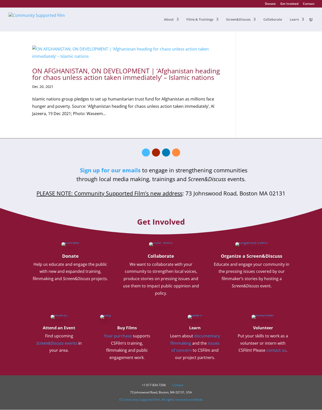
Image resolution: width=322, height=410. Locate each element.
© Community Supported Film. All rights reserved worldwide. (161, 399)
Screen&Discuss (238, 20)
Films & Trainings (199, 20)
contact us (276, 350)
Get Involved (289, 4)
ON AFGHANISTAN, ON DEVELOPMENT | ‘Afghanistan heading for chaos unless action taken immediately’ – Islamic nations (126, 74)
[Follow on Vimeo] (146, 152)
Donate (270, 4)
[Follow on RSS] (176, 152)
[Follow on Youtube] (156, 152)
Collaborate (272, 20)
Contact (308, 4)
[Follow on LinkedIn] (166, 152)
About (169, 20)
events (56, 343)
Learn (294, 20)
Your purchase (118, 336)
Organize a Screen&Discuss (251, 256)
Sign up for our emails (110, 170)
